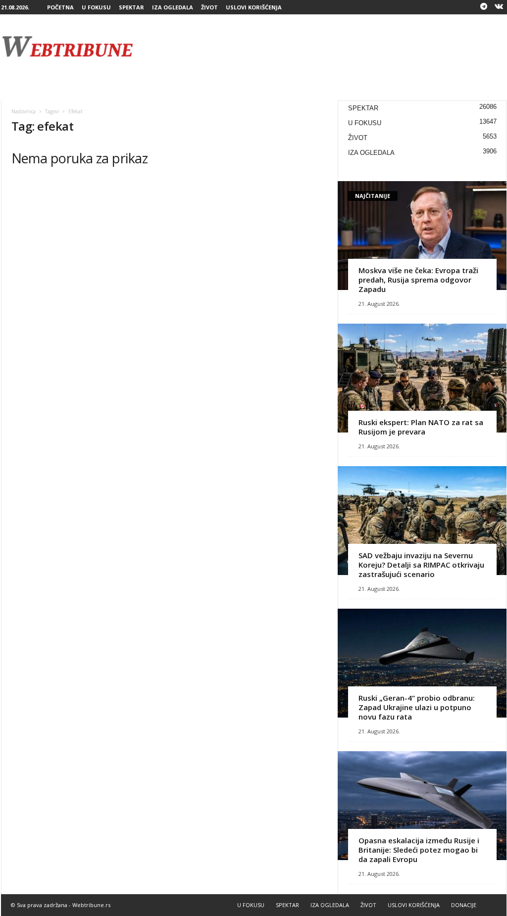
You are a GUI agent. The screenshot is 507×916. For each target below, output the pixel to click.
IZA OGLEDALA (172, 7)
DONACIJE (463, 905)
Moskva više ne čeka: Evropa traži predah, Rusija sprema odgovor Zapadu (418, 279)
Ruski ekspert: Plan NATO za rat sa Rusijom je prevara (420, 426)
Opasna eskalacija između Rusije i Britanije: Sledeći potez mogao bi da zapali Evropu (418, 849)
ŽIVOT (209, 7)
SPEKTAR (131, 7)
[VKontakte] (499, 7)
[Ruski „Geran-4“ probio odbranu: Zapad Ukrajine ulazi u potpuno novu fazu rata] (422, 663)
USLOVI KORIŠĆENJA (254, 7)
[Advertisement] (326, 46)
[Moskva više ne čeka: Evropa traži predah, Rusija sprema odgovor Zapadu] (422, 235)
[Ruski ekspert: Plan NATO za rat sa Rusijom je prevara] (422, 378)
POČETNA (60, 7)
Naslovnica (23, 111)
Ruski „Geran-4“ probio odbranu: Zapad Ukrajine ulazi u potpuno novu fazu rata (416, 707)
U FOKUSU (96, 7)
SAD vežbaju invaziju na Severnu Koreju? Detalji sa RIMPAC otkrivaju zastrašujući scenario (421, 564)
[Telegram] (484, 7)
